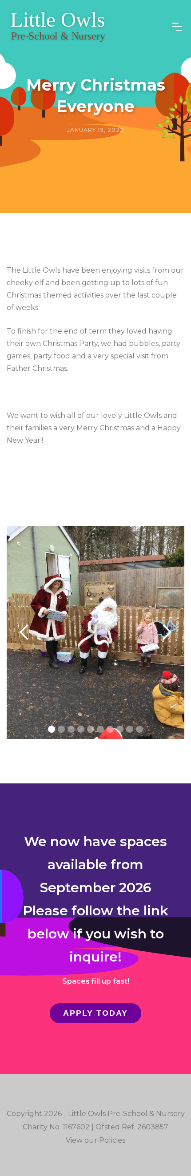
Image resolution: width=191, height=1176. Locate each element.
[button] (177, 27)
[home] (58, 26)
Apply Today (95, 1013)
